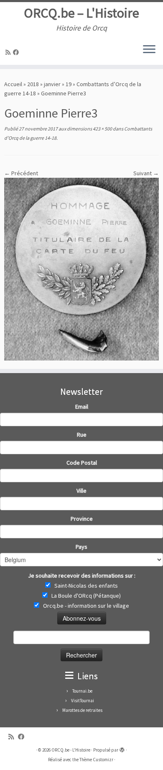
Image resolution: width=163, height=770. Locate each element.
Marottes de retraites (82, 710)
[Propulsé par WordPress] (122, 748)
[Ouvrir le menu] (149, 49)
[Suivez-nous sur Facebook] (17, 52)
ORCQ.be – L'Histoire (81, 13)
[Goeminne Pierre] (81, 268)
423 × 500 (102, 128)
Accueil (13, 84)
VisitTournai (82, 700)
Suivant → (146, 173)
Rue (82, 434)
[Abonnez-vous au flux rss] (9, 52)
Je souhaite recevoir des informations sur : (81, 575)
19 (68, 84)
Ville (81, 490)
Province (82, 518)
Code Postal (81, 462)
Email (81, 406)
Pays (81, 546)
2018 (33, 84)
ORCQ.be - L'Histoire (70, 750)
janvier (52, 84)
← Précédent (21, 173)
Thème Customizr (96, 759)
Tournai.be (82, 691)
